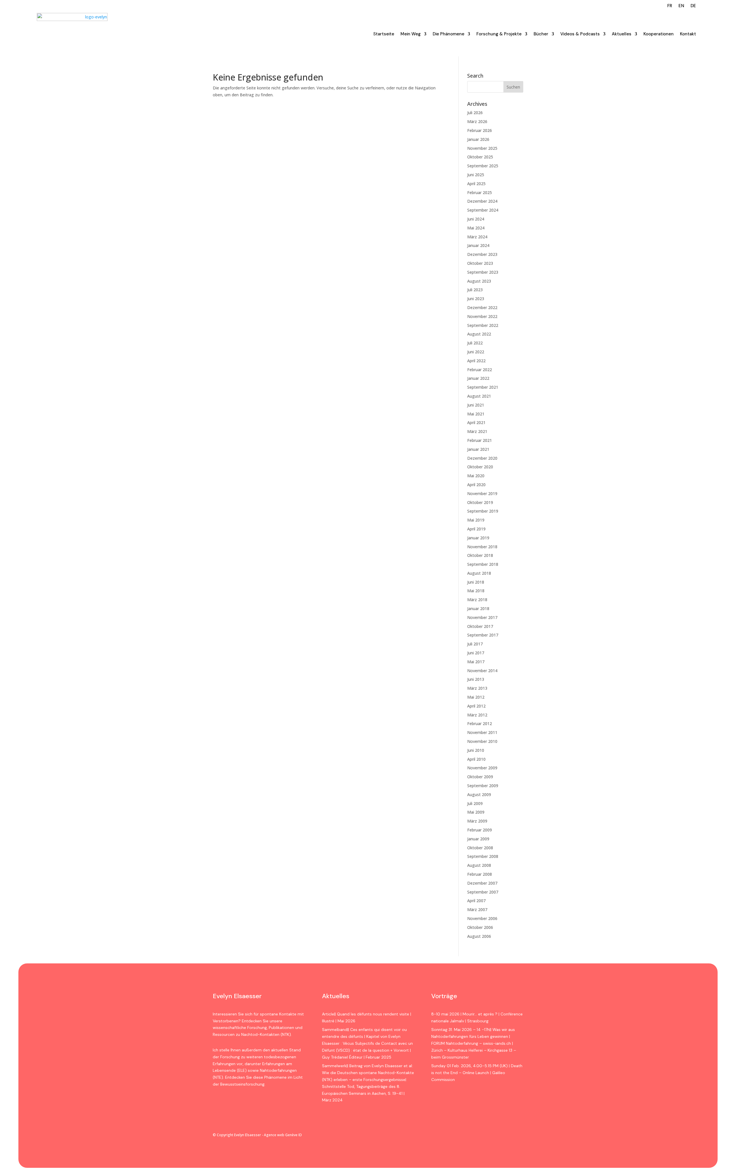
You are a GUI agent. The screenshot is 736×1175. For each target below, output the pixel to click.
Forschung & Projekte (499, 34)
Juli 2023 (475, 289)
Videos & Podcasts (580, 34)
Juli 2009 (475, 803)
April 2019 (476, 529)
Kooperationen (658, 34)
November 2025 (482, 148)
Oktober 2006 (480, 927)
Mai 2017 (475, 661)
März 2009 (477, 821)
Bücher (541, 34)
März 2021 (477, 431)
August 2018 (479, 573)
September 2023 (482, 272)
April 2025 (476, 183)
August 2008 (479, 865)
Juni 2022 (475, 351)
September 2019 (482, 511)
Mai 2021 (475, 414)
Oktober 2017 (480, 626)
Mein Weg (410, 34)
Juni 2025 (475, 174)
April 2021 (476, 422)
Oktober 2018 (480, 555)
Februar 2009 (479, 830)
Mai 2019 (475, 520)
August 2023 (479, 281)
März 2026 (477, 121)
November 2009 (482, 767)
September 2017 (482, 635)
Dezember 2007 (482, 883)
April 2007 (476, 900)
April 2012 (476, 706)
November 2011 (482, 732)
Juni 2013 (475, 679)
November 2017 (482, 617)
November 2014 (482, 670)
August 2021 (479, 396)
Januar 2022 (478, 378)
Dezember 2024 (482, 201)
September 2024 (482, 210)
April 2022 (476, 360)
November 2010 (482, 741)
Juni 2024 (475, 219)
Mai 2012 (475, 697)
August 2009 (479, 794)
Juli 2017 (475, 644)
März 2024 (477, 236)
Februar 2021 (479, 440)
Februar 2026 (479, 130)
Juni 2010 (475, 750)
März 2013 (477, 688)
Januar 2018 (478, 608)
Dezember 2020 (482, 458)
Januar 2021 (478, 449)
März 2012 (477, 715)
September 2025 (482, 165)
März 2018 (477, 599)
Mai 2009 (475, 812)
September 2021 (482, 387)
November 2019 (482, 493)
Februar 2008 (479, 874)
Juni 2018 (475, 582)
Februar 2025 (479, 192)
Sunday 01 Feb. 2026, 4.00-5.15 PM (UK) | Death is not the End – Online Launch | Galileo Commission (476, 1072)
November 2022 (482, 316)
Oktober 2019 (480, 502)
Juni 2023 (475, 298)
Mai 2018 (475, 590)
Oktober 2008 (480, 847)
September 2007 (482, 892)
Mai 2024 (475, 228)
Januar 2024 (478, 245)
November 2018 (482, 546)
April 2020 (476, 484)
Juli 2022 (475, 343)
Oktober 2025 (480, 157)
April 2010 (476, 759)
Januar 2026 (478, 139)
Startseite (383, 34)
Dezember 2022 (482, 307)
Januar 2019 (478, 537)
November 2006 (482, 918)
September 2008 (482, 856)
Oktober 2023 (480, 263)
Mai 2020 (475, 475)
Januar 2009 (478, 839)
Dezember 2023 (482, 254)
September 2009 (482, 785)
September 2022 (482, 325)
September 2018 (482, 564)
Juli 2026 (475, 112)
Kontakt (688, 34)
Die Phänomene (448, 34)
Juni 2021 (475, 405)
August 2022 (479, 334)
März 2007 (477, 909)
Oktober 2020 (480, 466)
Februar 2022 (479, 369)
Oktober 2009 (480, 776)
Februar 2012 (479, 723)
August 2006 (479, 936)
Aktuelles (621, 34)
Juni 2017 (475, 652)
